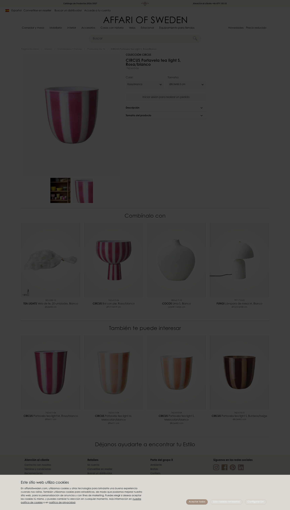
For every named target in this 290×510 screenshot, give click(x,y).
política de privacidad (62, 503)
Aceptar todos (197, 502)
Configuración (256, 502)
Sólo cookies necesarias (226, 502)
